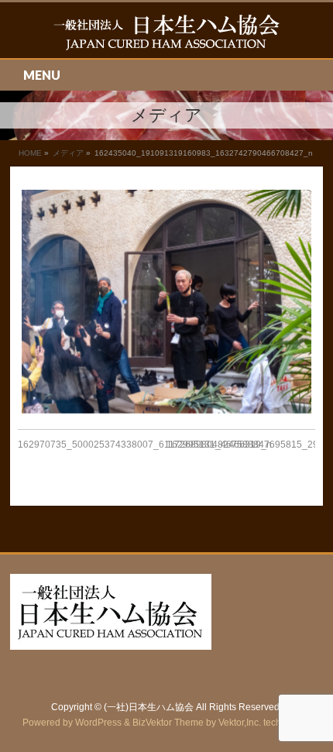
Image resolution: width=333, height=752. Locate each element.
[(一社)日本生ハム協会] (166, 32)
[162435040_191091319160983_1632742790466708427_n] (166, 302)
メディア (68, 153)
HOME (30, 153)
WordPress (98, 722)
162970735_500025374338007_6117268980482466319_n (145, 444)
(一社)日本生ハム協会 (149, 707)
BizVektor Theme (168, 722)
